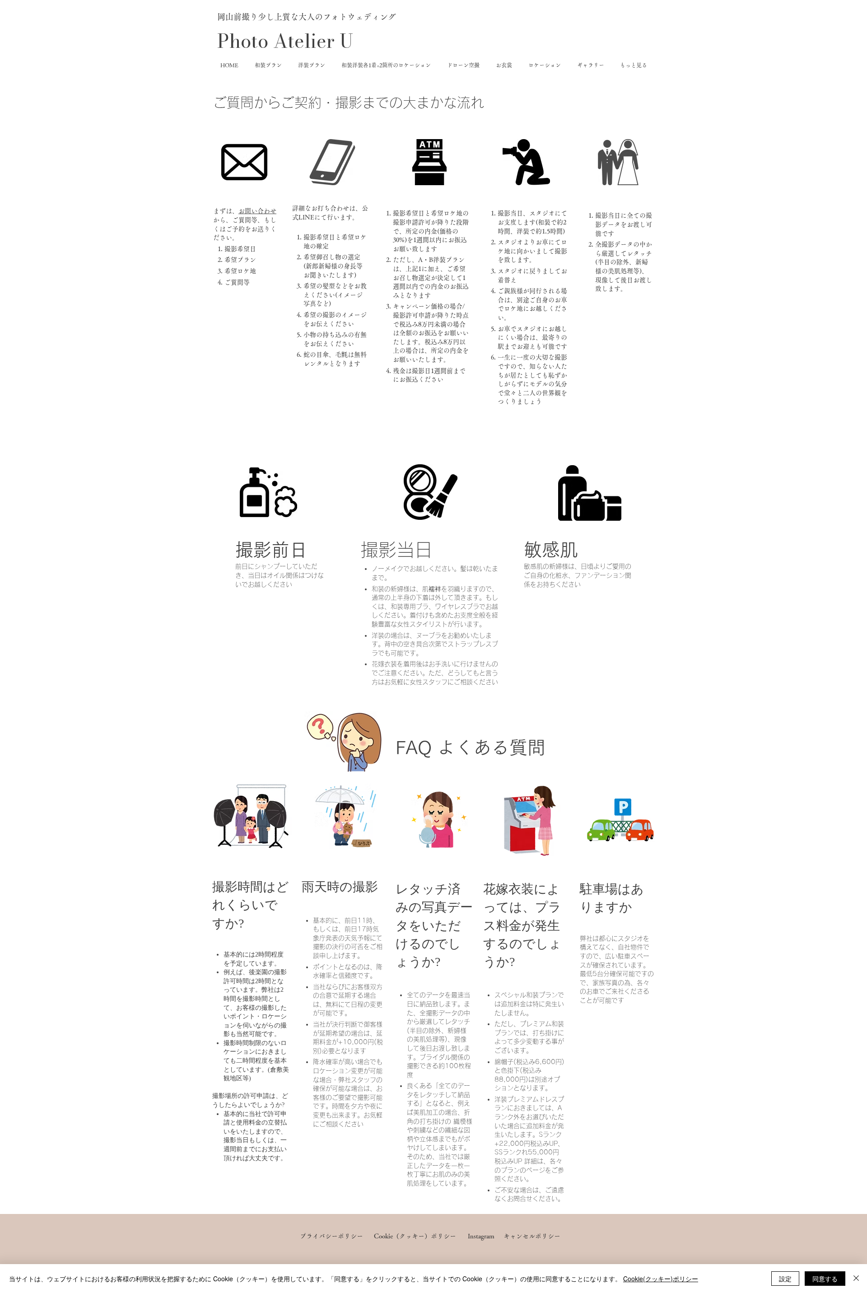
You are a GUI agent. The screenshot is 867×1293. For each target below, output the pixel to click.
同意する (825, 1278)
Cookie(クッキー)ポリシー (660, 1278)
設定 (785, 1278)
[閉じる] (856, 1278)
